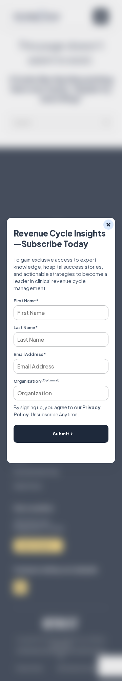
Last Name (26, 327)
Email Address (30, 354)
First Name (26, 300)
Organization (37, 381)
